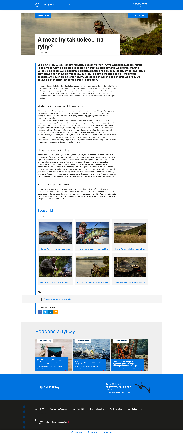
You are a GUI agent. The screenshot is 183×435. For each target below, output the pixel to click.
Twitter (45, 312)
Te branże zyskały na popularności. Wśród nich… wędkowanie (89, 363)
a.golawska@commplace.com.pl (118, 392)
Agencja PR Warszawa (58, 409)
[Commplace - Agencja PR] (52, 422)
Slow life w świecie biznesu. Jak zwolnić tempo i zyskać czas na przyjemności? (49, 362)
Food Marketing (116, 409)
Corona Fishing (43, 15)
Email (55, 312)
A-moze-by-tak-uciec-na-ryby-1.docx (58, 299)
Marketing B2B (78, 409)
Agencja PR (39, 409)
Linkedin (50, 312)
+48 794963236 (112, 390)
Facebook (40, 312)
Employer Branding (97, 409)
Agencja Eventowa (135, 409)
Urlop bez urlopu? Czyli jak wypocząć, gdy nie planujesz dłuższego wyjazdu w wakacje (125, 364)
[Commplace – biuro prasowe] (53, 5)
